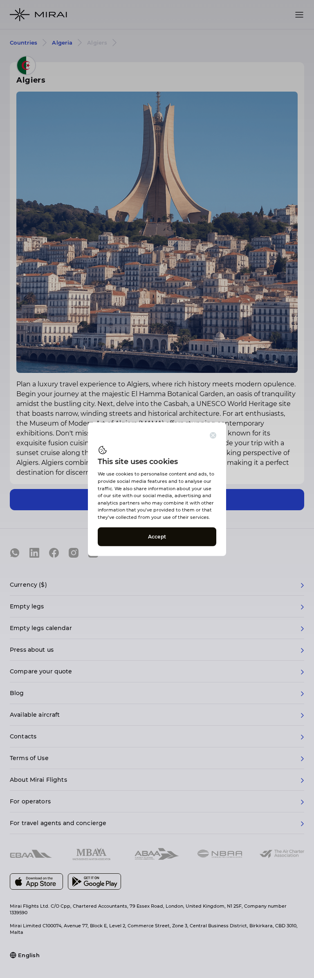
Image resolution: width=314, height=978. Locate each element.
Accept (157, 536)
